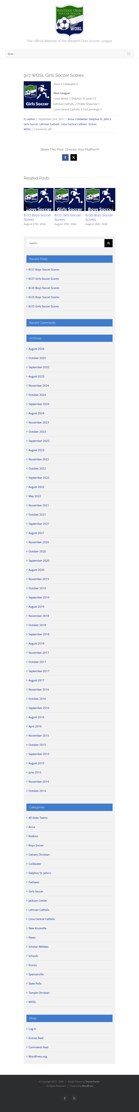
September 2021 (39, 523)
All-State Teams (38, 817)
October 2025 (37, 358)
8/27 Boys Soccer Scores (44, 269)
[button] (26, 207)
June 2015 (35, 772)
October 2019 (37, 588)
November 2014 (39, 781)
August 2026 (36, 349)
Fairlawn (34, 882)
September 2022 (39, 477)
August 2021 (36, 533)
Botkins (33, 836)
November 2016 (39, 689)
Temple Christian (39, 992)
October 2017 (37, 662)
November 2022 (39, 459)
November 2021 (39, 505)
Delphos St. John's (100, 119)
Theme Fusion (92, 1081)
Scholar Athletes (39, 946)
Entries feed (36, 1038)
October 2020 (37, 551)
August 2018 (36, 643)
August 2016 (36, 717)
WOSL (27, 129)
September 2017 (39, 671)
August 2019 (36, 606)
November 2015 (39, 735)
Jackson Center (38, 900)
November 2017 (39, 652)
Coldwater (81, 119)
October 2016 (37, 698)
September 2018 (39, 634)
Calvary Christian (39, 854)
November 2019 (39, 579)
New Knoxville (37, 928)
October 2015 (37, 745)
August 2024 (36, 413)
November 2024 (39, 385)
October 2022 (37, 468)
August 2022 (36, 487)
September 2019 (39, 597)
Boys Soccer (36, 845)
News (32, 937)
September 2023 (39, 441)
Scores (92, 124)
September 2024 (39, 404)
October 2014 (37, 791)
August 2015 (36, 763)
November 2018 (39, 616)
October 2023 (37, 431)
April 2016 (35, 726)
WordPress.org (38, 1056)
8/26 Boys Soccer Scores (44, 288)
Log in (32, 1029)
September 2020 (39, 560)
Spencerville (36, 974)
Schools (33, 956)
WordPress (87, 1085)
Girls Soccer (31, 124)
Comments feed (38, 1047)
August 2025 (36, 376)
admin (31, 119)
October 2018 (37, 625)
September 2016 (39, 708)
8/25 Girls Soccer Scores (44, 306)
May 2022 (35, 496)
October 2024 (37, 395)
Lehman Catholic (49, 124)
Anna (71, 119)
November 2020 (39, 542)
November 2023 (39, 422)
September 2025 (39, 367)
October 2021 (37, 514)
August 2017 (36, 680)
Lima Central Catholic (74, 124)
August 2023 (36, 450)
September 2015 (39, 754)
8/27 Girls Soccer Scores (44, 278)
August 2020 (36, 570)
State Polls (35, 983)
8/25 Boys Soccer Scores (44, 297)
